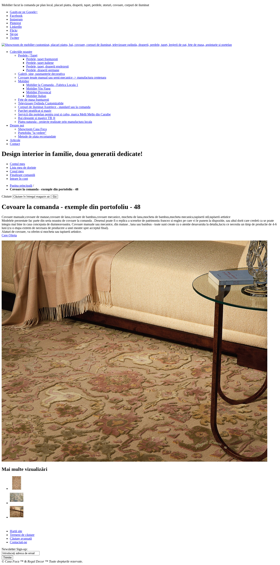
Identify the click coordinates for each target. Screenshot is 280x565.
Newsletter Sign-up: (14, 549)
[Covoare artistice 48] (16, 517)
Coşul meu (17, 171)
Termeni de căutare (22, 535)
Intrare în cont (19, 178)
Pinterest (15, 23)
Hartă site (16, 531)
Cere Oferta (9, 235)
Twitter (14, 38)
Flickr (13, 30)
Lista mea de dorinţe (23, 167)
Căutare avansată (21, 538)
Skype (14, 34)
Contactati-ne (18, 542)
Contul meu (17, 164)
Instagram (16, 19)
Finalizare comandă (22, 175)
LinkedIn (16, 26)
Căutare (7, 196)
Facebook (16, 15)
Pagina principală (21, 185)
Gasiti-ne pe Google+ (24, 12)
